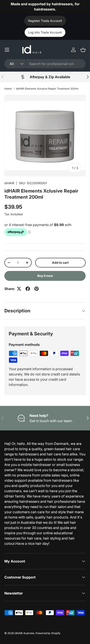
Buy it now (45, 276)
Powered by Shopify (48, 633)
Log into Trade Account (45, 32)
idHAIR (9, 183)
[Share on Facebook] (27, 288)
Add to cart (60, 262)
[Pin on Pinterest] (36, 288)
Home (8, 88)
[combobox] (45, 63)
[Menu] (7, 50)
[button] (83, 50)
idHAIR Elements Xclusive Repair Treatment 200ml (47, 88)
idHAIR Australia (24, 633)
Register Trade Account (45, 21)
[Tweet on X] (19, 288)
